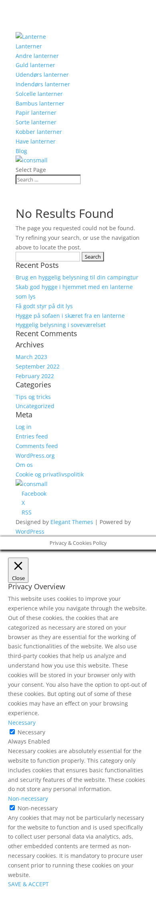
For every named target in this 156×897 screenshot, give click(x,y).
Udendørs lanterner (42, 74)
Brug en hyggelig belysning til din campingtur (77, 277)
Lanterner (29, 46)
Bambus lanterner (40, 103)
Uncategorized (35, 406)
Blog (21, 151)
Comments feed (37, 446)
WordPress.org (35, 455)
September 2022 (38, 366)
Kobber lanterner (39, 132)
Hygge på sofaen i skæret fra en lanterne (70, 315)
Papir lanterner (36, 112)
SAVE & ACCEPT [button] (28, 884)
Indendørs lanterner (43, 84)
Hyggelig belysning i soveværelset (61, 325)
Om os (24, 464)
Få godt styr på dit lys (44, 306)
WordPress (30, 531)
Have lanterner (36, 141)
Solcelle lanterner (39, 94)
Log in (24, 427)
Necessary (31, 732)
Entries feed (32, 436)
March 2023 (31, 357)
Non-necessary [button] (28, 798)
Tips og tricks (33, 397)
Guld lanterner (35, 65)
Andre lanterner (37, 56)
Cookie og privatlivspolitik (50, 474)
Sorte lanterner (36, 122)
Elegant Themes (71, 522)
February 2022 (35, 376)
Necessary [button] (22, 722)
